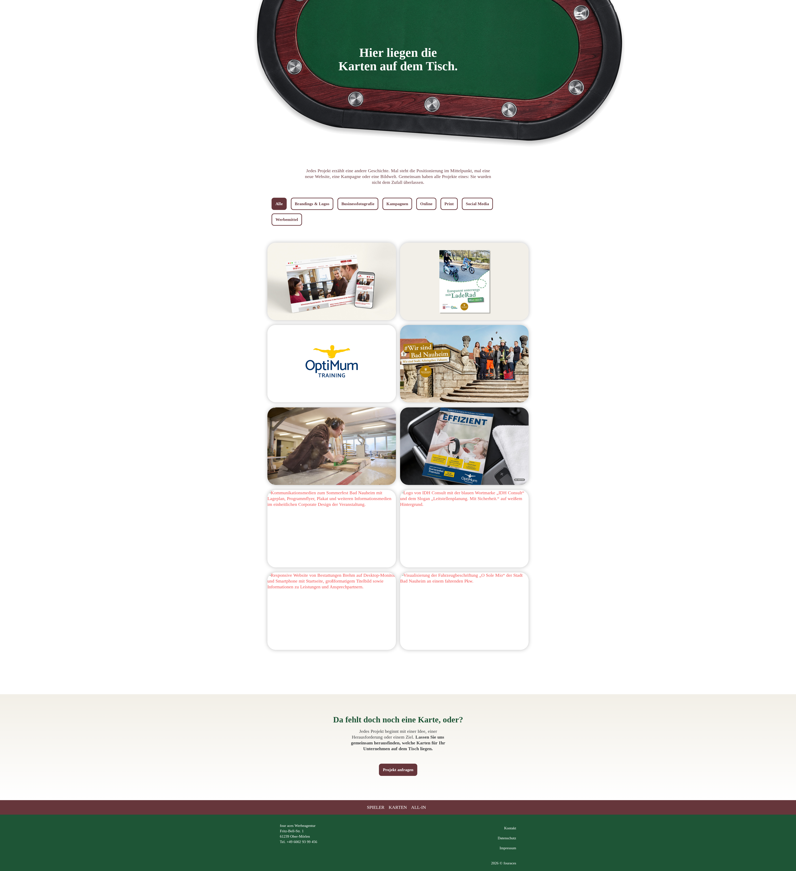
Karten (398, 807)
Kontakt (510, 828)
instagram (381, 831)
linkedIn (398, 831)
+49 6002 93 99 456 (302, 842)
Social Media (477, 203)
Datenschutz (507, 838)
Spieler (376, 807)
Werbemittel (286, 219)
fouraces (398, 20)
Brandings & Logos (312, 203)
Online (426, 203)
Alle (279, 203)
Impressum (508, 848)
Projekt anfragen (398, 769)
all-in (418, 807)
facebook (414, 831)
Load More (398, 667)
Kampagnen (397, 203)
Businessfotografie (357, 203)
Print (449, 203)
